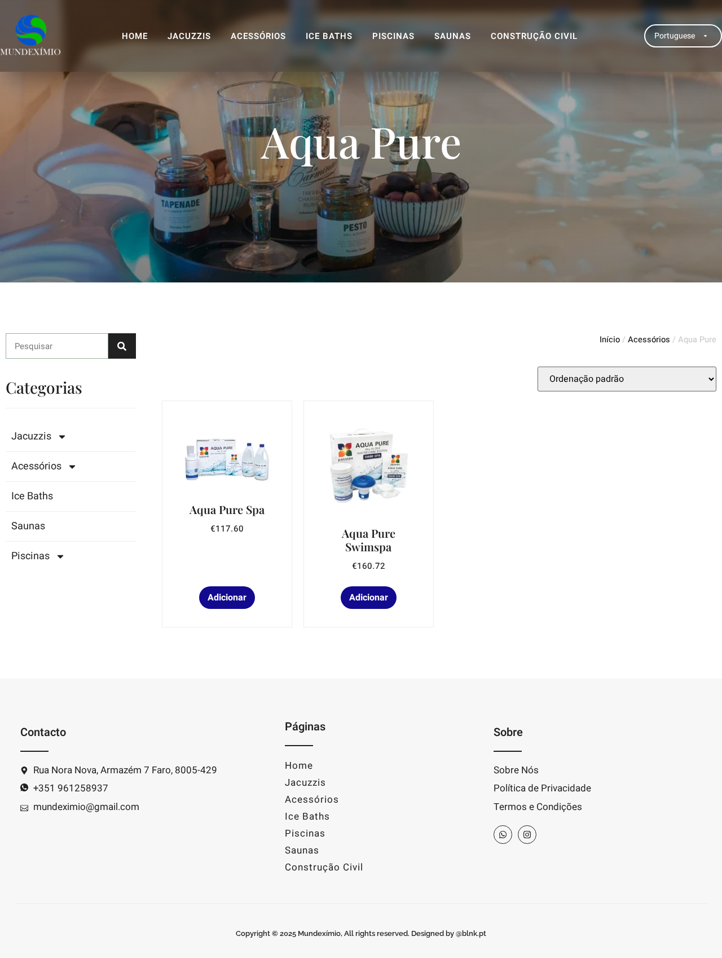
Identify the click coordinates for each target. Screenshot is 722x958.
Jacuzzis (189, 36)
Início (610, 340)
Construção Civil (534, 36)
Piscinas (393, 36)
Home (135, 36)
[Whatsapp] (503, 834)
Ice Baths (329, 36)
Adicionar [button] (227, 597)
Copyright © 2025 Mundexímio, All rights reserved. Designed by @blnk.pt (361, 933)
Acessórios (258, 36)
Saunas (452, 36)
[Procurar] (122, 346)
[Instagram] (527, 834)
